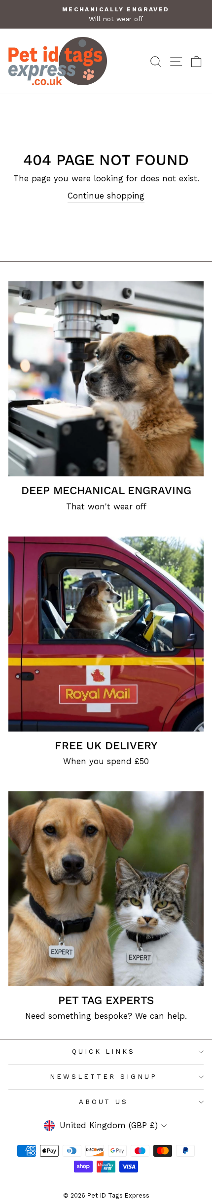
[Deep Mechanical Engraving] (106, 378)
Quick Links (104, 1051)
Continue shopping (106, 196)
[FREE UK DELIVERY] (106, 634)
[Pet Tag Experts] (106, 888)
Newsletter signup (103, 1076)
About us (104, 1101)
